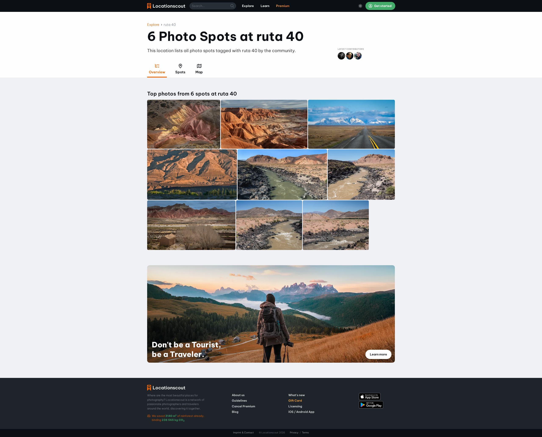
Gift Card (295, 400)
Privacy (294, 432)
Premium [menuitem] (282, 6)
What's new (296, 395)
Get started (382, 6)
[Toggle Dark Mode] (360, 6)
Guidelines (239, 400)
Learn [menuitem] (265, 6)
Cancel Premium (243, 406)
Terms (305, 432)
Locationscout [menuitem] (166, 6)
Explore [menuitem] (248, 6)
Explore (153, 24)
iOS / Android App (301, 412)
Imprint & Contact (243, 432)
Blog (235, 412)
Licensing (295, 406)
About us (238, 395)
